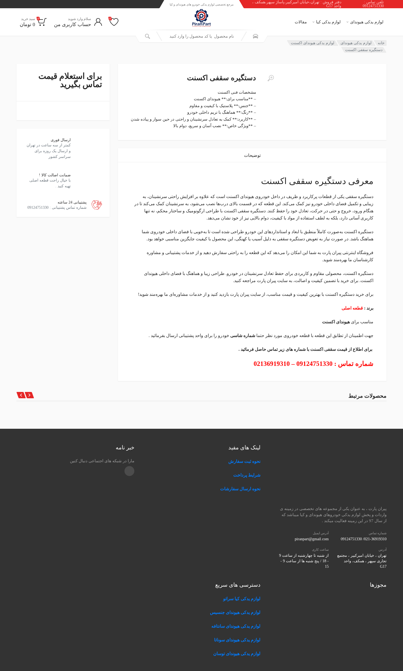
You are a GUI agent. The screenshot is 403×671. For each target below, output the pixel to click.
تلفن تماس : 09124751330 (373, 4)
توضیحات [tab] (252, 155)
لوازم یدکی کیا (328, 22)
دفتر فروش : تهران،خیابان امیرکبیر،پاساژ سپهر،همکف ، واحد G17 (296, 4)
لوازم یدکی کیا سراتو (241, 598)
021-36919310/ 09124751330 (364, 539)
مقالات (301, 22)
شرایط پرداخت (246, 475)
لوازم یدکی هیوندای (367, 22)
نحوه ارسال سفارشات (239, 488)
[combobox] (201, 36)
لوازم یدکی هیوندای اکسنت (312, 43)
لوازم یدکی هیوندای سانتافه (235, 626)
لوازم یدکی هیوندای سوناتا (237, 639)
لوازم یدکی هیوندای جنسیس (235, 612)
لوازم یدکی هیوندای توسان (236, 653)
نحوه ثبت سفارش (244, 461)
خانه (381, 43)
